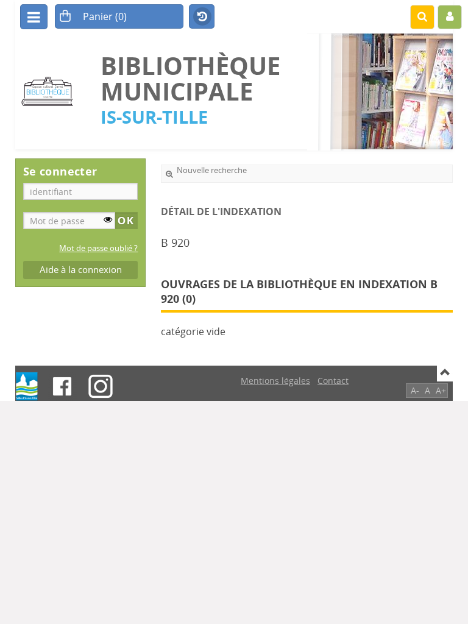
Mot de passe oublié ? (98, 248)
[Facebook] (62, 386)
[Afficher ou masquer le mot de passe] (108, 219)
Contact (333, 380)
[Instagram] (100, 386)
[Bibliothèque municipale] (51, 92)
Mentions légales (275, 380)
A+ (441, 390)
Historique (202, 17)
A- (415, 390)
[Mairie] (26, 386)
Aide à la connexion (81, 269)
